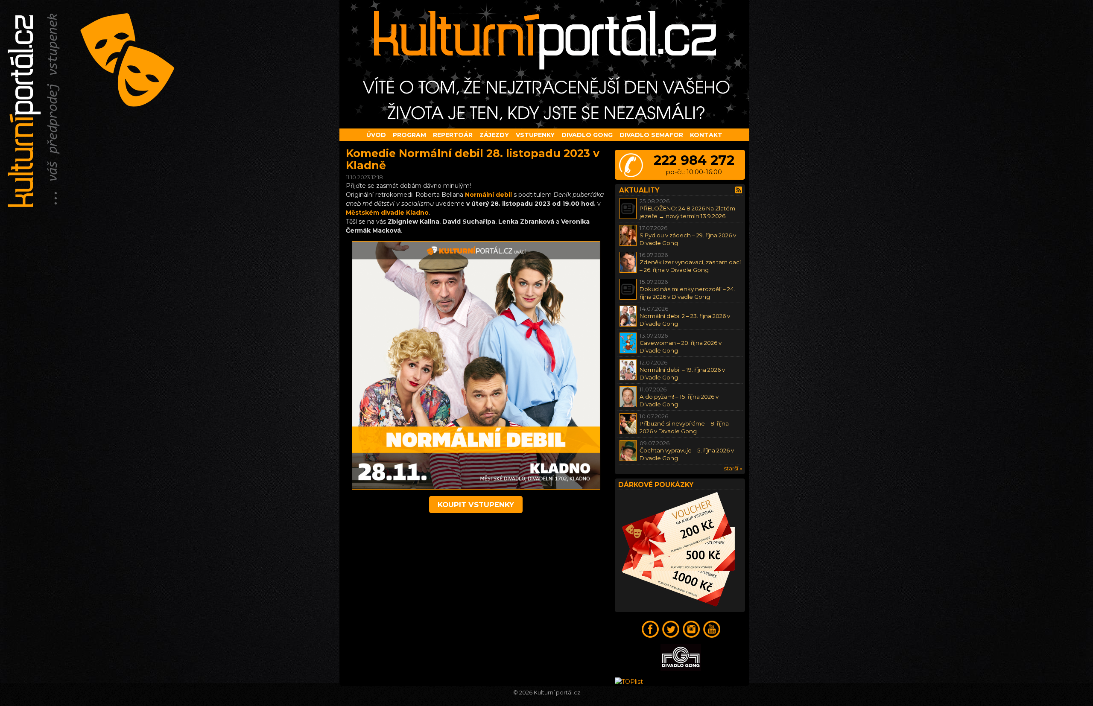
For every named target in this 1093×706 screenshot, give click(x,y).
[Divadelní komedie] (546, 64)
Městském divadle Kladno (387, 212)
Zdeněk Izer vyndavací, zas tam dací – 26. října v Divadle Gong (690, 266)
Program (409, 135)
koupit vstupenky (476, 504)
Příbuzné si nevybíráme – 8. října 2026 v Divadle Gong (684, 427)
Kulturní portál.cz (557, 692)
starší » (733, 468)
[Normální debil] (476, 487)
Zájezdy (494, 135)
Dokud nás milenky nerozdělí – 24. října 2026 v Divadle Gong (687, 293)
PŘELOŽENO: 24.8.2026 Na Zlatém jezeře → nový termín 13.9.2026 (687, 212)
